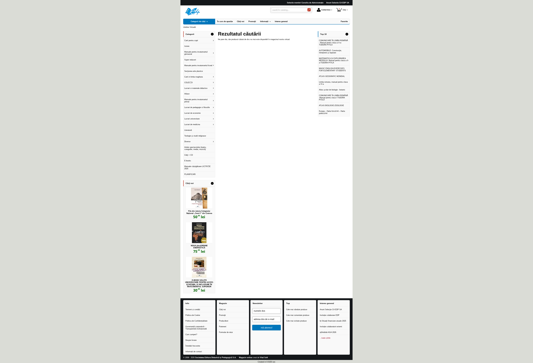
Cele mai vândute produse (296, 309)
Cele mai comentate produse (297, 315)
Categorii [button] (190, 34)
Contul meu (325, 10)
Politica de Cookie (192, 315)
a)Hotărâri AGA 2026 (328, 332)
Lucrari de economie (192, 113)
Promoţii (222, 315)
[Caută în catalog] (309, 9)
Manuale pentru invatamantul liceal (198, 65)
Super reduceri (190, 60)
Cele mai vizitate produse (296, 321)
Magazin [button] (223, 303)
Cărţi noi (222, 309)
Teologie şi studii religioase (195, 136)
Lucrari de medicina (192, 124)
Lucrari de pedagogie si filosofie (197, 107)
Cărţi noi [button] (190, 183)
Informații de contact (193, 352)
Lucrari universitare (192, 119)
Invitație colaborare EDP (329, 315)
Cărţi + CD (188, 155)
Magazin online (245, 357)
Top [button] (288, 303)
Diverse (187, 141)
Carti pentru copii (191, 40)
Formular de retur (226, 332)
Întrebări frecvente (192, 346)
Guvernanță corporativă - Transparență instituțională (196, 328)
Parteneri (222, 327)
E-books (187, 161)
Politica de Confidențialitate (196, 321)
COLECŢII (188, 82)
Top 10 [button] (323, 34)
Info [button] (187, 303)
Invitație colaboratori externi (331, 327)
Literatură (188, 130)
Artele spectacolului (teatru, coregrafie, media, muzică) (195, 148)
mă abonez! (266, 327)
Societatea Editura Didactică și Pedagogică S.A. (215, 357)
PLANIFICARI (190, 174)
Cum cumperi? (191, 334)
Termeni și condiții (192, 309)
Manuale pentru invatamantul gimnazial (196, 53)
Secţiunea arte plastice (193, 71)
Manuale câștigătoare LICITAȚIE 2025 (197, 167)
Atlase (186, 94)
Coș (342, 9)
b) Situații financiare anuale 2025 (333, 321)
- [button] (212, 34)
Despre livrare (191, 340)
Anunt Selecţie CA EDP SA (331, 309)
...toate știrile (325, 338)
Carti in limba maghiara (193, 77)
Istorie (186, 46)
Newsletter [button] (258, 303)
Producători (223, 321)
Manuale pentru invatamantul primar (196, 100)
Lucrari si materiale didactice (195, 88)
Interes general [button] (327, 303)
